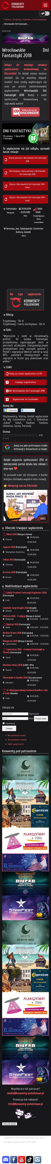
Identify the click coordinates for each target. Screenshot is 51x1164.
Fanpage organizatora (25, 382)
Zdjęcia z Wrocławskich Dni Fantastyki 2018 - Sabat (27, 186)
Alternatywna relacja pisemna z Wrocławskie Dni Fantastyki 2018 (27, 172)
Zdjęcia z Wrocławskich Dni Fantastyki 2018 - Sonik (27, 199)
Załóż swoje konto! (16, 744)
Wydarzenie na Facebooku (25, 399)
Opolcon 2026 (12, 624)
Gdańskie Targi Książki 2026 (16, 607)
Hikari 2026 (11, 534)
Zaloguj (9, 728)
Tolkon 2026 (8, 559)
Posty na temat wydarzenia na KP (25, 373)
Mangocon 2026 (10, 641)
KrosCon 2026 (9, 572)
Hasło (31, 718)
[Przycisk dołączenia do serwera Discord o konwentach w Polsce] (25, 112)
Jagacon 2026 (9, 547)
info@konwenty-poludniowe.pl (25, 1104)
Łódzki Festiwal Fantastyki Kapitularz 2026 (26, 592)
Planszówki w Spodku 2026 (15, 677)
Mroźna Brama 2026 (12, 632)
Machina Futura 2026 (13, 665)
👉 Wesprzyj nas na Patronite (20, 485)
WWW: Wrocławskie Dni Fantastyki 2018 (25, 390)
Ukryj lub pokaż (9, 1124)
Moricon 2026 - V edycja (14, 616)
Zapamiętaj (10, 723)
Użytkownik (34, 714)
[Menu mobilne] (45, 5)
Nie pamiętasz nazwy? (17, 739)
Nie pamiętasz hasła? (17, 735)
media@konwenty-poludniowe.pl (25, 1093)
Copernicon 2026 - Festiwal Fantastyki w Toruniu (23, 651)
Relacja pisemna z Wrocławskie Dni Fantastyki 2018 (27, 159)
